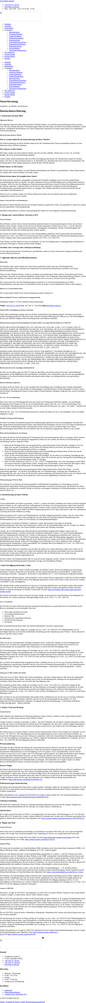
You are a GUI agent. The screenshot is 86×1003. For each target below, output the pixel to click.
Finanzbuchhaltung (16, 34)
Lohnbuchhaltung (15, 36)
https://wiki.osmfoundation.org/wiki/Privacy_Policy (65, 872)
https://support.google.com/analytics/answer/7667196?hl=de (63, 818)
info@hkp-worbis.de (53, 306)
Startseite (7, 24)
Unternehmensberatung (17, 44)
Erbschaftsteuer (14, 48)
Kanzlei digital (9, 56)
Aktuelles (7, 26)
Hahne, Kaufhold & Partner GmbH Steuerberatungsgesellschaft (22, 1002)
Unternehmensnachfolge (17, 42)
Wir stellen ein (9, 52)
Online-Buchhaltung (16, 38)
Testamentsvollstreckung (17, 50)
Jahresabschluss (14, 40)
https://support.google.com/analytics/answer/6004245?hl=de (27, 797)
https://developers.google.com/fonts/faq (57, 837)
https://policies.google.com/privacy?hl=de (40, 839)
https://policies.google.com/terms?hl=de (21, 934)
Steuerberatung (14, 32)
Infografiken (8, 28)
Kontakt (7, 58)
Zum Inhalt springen (7, 1)
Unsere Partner (9, 54)
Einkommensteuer (15, 46)
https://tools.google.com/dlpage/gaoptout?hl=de (25, 779)
